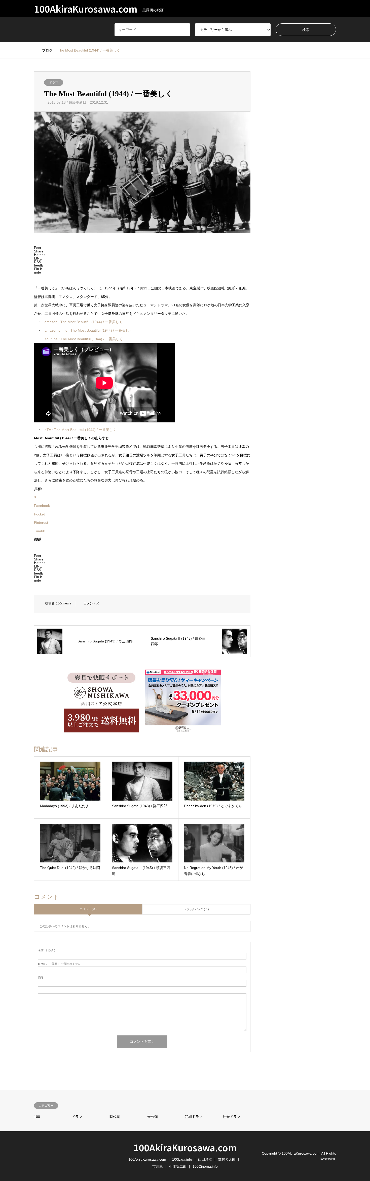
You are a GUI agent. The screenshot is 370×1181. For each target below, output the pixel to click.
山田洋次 (205, 1159)
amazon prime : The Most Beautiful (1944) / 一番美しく (89, 330)
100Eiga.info (182, 1159)
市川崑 (157, 1166)
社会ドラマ (231, 1117)
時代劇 (114, 1117)
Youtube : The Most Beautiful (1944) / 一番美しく (84, 339)
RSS (36, 1156)
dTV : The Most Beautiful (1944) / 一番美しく (80, 430)
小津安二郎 (178, 1166)
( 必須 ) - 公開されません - (60, 964)
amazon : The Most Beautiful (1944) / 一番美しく (84, 322)
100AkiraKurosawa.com (185, 1147)
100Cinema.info (205, 1166)
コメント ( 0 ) (88, 909)
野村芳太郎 (227, 1159)
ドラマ (53, 82)
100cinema (63, 603)
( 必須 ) (46, 950)
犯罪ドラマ (194, 1117)
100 (37, 1117)
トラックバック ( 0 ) (196, 909)
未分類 (152, 1117)
